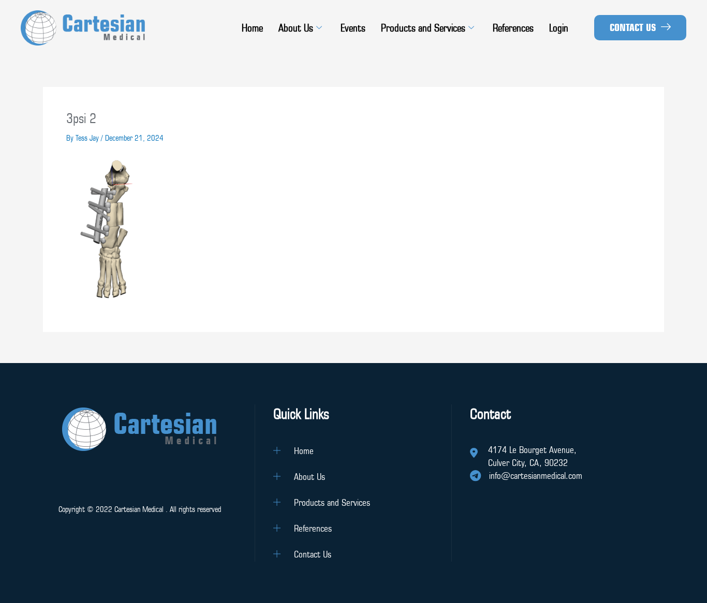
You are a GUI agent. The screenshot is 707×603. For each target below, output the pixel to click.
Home (252, 28)
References (513, 28)
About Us (295, 28)
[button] (640, 27)
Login (558, 28)
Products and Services (423, 28)
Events (353, 28)
